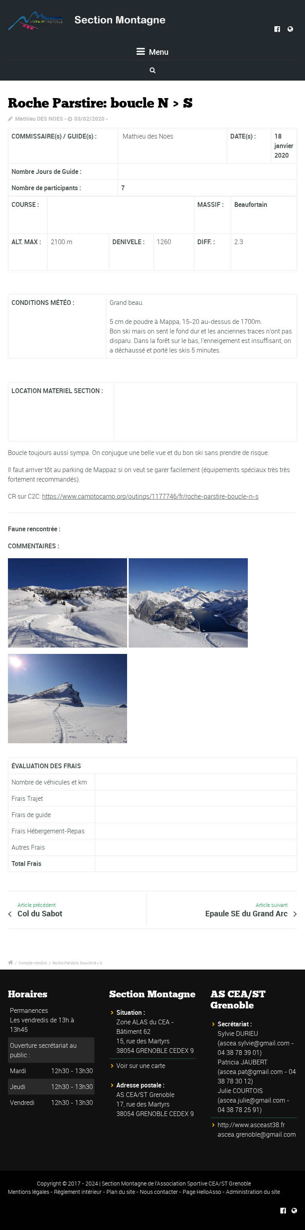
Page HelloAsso (202, 1191)
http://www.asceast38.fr (251, 1124)
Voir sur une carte (140, 1065)
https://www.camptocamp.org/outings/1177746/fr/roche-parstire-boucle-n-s (150, 496)
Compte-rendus (33, 963)
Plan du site (120, 1191)
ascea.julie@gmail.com (252, 1100)
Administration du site (253, 1191)
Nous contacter (159, 1191)
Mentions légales (28, 1191)
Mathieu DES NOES (39, 118)
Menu (157, 51)
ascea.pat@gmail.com (251, 1071)
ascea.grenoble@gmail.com (257, 1134)
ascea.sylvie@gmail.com (255, 1043)
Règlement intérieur (78, 1191)
